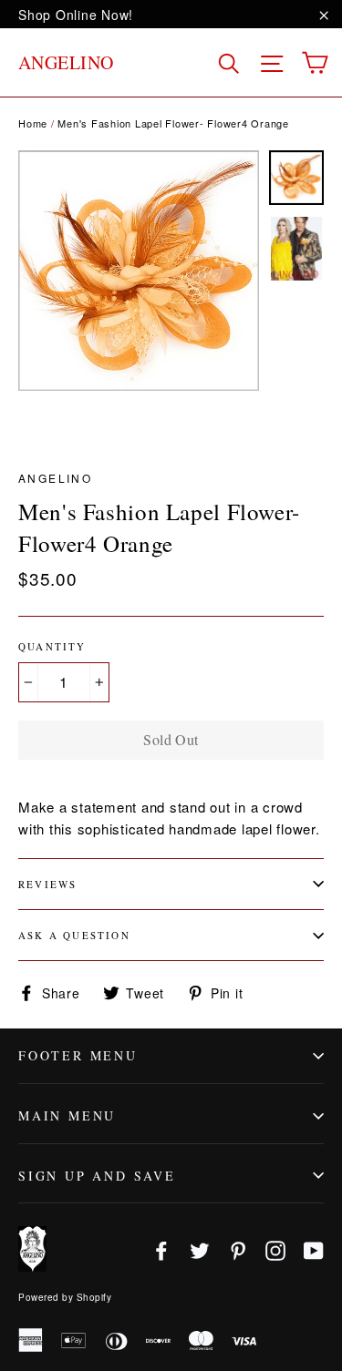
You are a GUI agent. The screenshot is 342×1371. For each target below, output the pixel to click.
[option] (138, 270)
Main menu (67, 1115)
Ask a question (74, 935)
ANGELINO (66, 62)
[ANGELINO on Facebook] (161, 1249)
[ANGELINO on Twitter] (200, 1249)
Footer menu (78, 1055)
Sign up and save (97, 1175)
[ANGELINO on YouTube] (314, 1249)
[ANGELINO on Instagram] (275, 1249)
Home (32, 123)
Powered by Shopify (64, 1297)
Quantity (52, 646)
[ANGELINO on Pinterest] (238, 1249)
